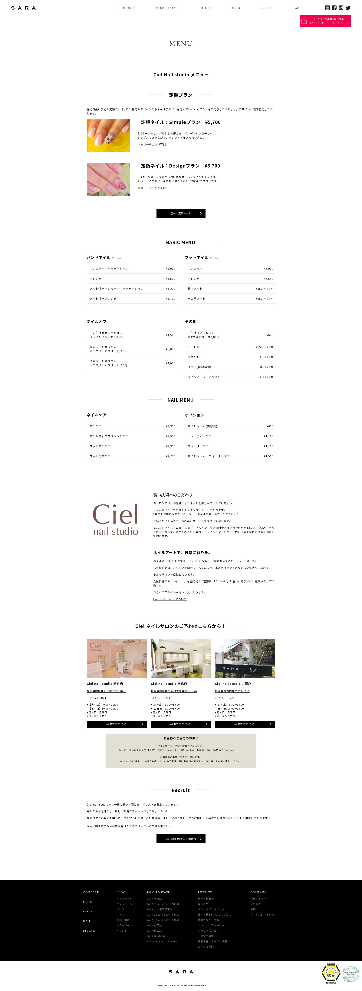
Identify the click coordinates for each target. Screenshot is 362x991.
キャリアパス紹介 (208, 930)
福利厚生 (203, 904)
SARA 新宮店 (154, 898)
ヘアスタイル (125, 898)
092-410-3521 (225, 698)
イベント (122, 930)
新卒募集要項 (206, 898)
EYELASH (90, 930)
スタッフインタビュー (211, 909)
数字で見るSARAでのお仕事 (214, 914)
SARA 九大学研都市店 (159, 909)
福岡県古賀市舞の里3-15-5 (232, 691)
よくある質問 (206, 946)
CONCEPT (127, 8)
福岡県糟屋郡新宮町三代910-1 (106, 691)
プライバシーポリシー (263, 914)
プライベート (125, 925)
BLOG (235, 8)
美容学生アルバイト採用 (212, 941)
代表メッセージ (259, 898)
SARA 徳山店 (154, 930)
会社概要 (255, 904)
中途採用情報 (206, 936)
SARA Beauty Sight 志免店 (162, 920)
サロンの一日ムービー (211, 925)
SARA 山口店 (154, 925)
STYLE (266, 8)
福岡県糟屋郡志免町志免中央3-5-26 (174, 691)
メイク (121, 909)
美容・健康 (123, 920)
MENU (205, 8)
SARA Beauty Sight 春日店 (162, 904)
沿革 (253, 909)
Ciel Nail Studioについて (170, 599)
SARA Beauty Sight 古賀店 (162, 914)
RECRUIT (205, 892)
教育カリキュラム (208, 920)
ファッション (125, 904)
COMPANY (258, 892)
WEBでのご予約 (116, 724)
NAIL (296, 8)
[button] (181, 213)
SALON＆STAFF (167, 8)
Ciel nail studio (156, 936)
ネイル (121, 914)
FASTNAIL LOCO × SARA (162, 941)
